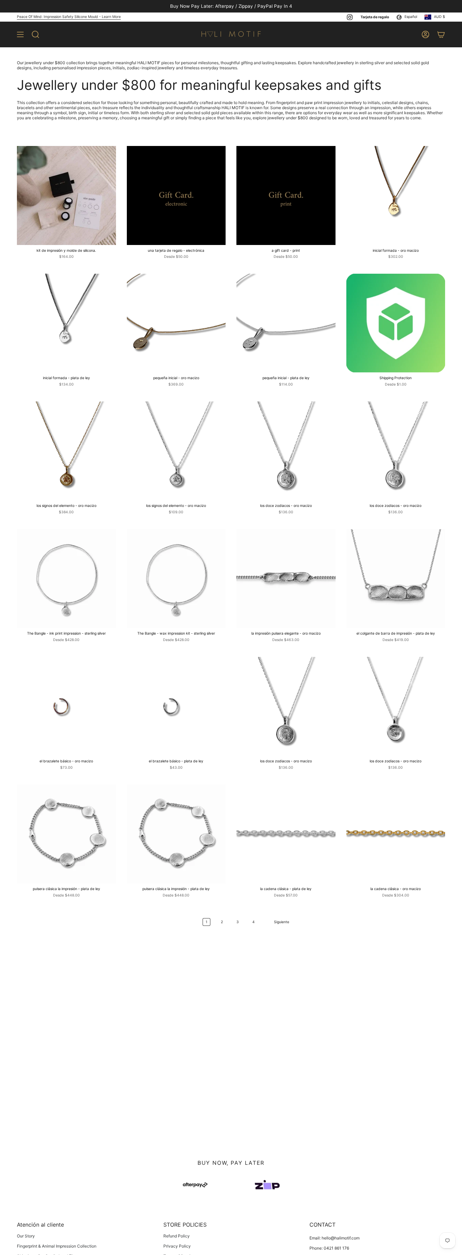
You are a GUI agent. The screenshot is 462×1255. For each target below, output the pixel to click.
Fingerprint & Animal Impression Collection (56, 1246)
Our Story (26, 1235)
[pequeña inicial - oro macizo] (176, 323)
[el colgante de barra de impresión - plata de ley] (395, 578)
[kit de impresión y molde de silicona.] (66, 195)
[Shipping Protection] (395, 323)
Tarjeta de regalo (375, 17)
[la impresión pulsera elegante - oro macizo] (286, 578)
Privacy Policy (177, 1246)
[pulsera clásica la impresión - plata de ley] (66, 833)
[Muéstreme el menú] (20, 34)
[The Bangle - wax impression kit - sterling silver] (176, 578)
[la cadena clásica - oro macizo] (395, 833)
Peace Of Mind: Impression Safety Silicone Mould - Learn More (69, 17)
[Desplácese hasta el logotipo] (195, 1185)
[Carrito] (441, 34)
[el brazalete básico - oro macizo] (66, 706)
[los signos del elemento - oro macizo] (66, 450)
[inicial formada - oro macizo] (395, 195)
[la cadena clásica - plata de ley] (286, 833)
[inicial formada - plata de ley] (66, 323)
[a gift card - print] (286, 195)
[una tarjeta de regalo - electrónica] (176, 195)
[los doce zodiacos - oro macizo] (286, 450)
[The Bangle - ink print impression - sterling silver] (66, 578)
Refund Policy (176, 1235)
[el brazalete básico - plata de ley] (176, 706)
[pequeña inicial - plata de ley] (286, 323)
